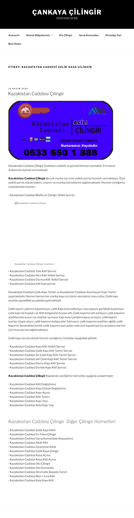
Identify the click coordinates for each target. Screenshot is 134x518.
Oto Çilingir (65, 35)
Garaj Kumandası (89, 35)
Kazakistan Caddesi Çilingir (36, 93)
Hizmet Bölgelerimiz (38, 35)
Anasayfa (14, 35)
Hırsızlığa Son (113, 35)
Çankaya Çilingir (67, 12)
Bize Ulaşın (14, 43)
